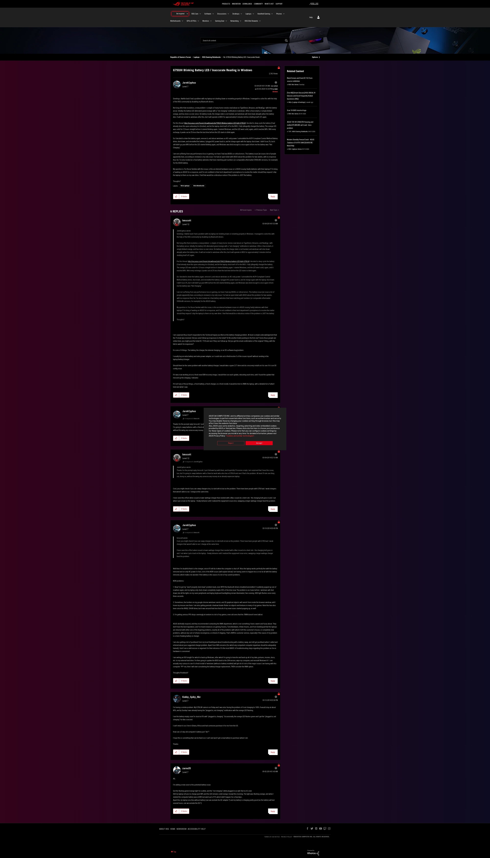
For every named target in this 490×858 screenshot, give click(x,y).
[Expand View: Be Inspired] (187, 14)
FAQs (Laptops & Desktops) (297, 102)
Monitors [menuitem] (206, 21)
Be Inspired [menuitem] (180, 14)
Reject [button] (231, 443)
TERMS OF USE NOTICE (272, 837)
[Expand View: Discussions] (228, 14)
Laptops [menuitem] (248, 14)
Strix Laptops (185, 186)
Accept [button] (259, 443)
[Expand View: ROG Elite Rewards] (260, 21)
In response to (192, 418)
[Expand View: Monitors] (211, 21)
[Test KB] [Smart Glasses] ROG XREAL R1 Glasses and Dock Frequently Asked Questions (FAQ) (301, 96)
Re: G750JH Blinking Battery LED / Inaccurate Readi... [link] (242, 57)
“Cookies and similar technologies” (240, 436)
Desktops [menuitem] (235, 14)
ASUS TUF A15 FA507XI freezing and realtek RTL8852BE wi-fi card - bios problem (300, 125)
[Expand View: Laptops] (253, 14)
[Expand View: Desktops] (241, 14)
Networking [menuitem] (234, 21)
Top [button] (174, 852)
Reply (273, 196)
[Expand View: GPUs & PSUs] (198, 21)
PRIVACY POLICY (286, 837)
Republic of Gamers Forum (180, 57)
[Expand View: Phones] (284, 14)
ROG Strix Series (294, 84)
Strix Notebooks (198, 186)
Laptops (197, 57)
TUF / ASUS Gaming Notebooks (298, 131)
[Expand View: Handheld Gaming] (272, 14)
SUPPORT (279, 4)
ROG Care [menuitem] (195, 14)
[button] (176, 196)
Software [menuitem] (207, 14)
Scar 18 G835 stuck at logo (296, 110)
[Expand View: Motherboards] (182, 21)
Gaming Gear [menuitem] (219, 21)
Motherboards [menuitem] (175, 21)
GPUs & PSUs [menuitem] (191, 21)
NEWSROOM (181, 829)
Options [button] (315, 57)
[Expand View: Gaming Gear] (226, 21)
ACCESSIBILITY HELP (197, 829)
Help (311, 17)
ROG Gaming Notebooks (211, 57)
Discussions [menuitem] (221, 14)
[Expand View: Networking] (240, 21)
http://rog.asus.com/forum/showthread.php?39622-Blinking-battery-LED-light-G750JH (215, 123)
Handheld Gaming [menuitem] (264, 14)
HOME (172, 829)
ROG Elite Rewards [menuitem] (251, 21)
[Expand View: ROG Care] (200, 14)
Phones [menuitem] (279, 14)
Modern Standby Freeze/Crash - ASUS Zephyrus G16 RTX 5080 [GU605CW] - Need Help (300, 143)
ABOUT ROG (164, 829)
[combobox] (245, 40)
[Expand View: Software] (213, 14)
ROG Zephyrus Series (295, 149)
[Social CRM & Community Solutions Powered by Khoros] (313, 852)
